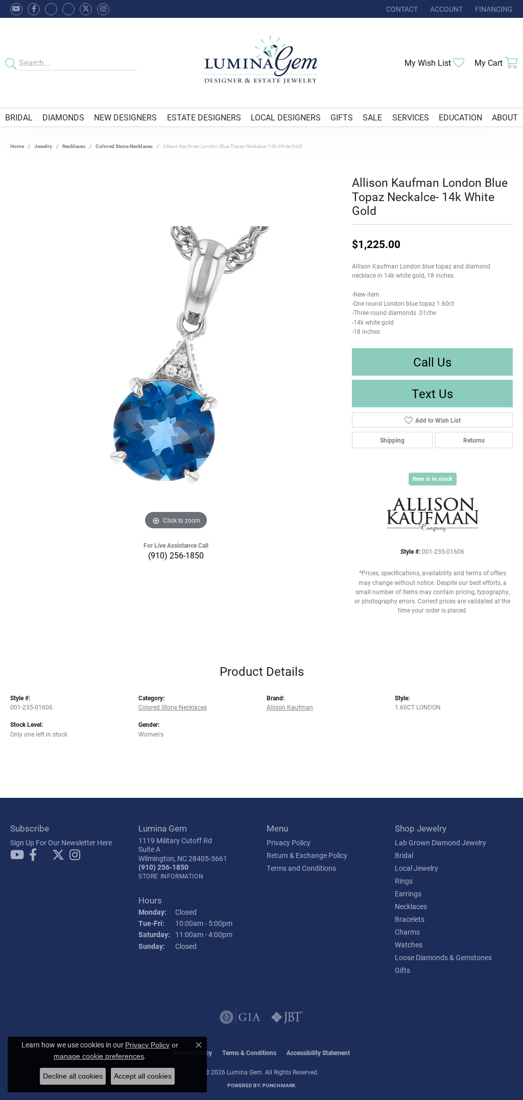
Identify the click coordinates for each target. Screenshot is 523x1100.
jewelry (43, 146)
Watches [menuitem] (408, 944)
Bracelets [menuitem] (409, 919)
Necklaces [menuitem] (411, 906)
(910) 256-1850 (176, 555)
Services (410, 117)
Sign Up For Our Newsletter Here (61, 842)
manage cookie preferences (99, 1056)
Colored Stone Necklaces (124, 146)
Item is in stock (433, 478)
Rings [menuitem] (404, 881)
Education (460, 117)
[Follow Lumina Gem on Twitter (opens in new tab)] (86, 9)
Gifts (341, 117)
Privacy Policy (289, 842)
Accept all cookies (143, 1076)
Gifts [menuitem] (402, 970)
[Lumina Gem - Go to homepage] (261, 63)
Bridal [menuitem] (404, 855)
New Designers (125, 117)
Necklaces (73, 146)
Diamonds (63, 117)
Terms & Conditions (249, 1052)
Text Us (432, 393)
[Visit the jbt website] (287, 1017)
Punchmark (279, 1085)
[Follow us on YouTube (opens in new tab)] (16, 9)
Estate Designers (204, 117)
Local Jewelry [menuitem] (416, 868)
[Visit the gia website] (240, 1017)
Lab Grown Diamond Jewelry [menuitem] (440, 842)
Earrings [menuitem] (408, 893)
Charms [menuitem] (407, 932)
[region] (176, 379)
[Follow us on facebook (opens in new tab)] (34, 9)
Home (17, 146)
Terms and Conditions (301, 868)
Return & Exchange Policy (307, 855)
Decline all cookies (73, 1076)
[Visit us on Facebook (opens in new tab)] (51, 9)
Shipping (392, 440)
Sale (372, 117)
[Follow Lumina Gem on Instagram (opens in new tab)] (103, 9)
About (505, 117)
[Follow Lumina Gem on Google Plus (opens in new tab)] (68, 9)
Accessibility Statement (318, 1052)
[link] (401, 9)
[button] (445, 9)
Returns (474, 440)
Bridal (19, 117)
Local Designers (286, 117)
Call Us (432, 362)
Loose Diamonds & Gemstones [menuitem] (443, 957)
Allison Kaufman (290, 707)
